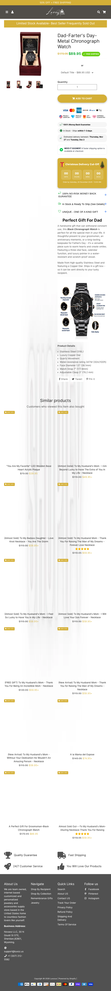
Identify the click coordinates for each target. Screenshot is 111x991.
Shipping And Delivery (65, 918)
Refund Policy (65, 912)
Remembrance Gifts (42, 898)
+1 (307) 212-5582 (13, 958)
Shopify (72, 978)
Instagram (93, 898)
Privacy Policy (65, 907)
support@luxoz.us (14, 951)
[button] (82, 549)
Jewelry (35, 902)
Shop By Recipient (40, 889)
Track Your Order (67, 902)
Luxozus (53, 978)
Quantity (63, 82)
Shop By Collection (41, 893)
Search (61, 889)
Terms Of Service (67, 924)
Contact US (64, 898)
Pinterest (93, 893)
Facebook (93, 889)
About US (63, 893)
